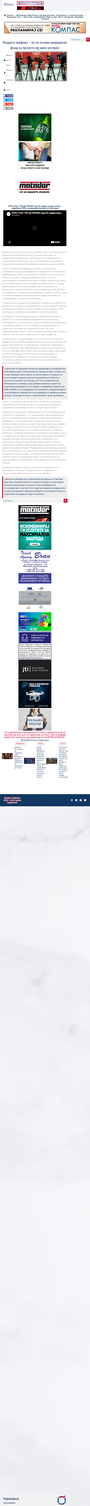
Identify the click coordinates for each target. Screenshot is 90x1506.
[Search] (66, 501)
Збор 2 (60, 17)
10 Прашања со (62, 15)
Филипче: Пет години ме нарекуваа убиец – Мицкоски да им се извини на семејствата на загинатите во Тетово (18, 757)
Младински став (13, 17)
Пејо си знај (52, 17)
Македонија (20, 743)
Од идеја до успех (47, 15)
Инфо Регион (33, 15)
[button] (8, 95)
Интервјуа (79, 17)
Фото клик (28, 17)
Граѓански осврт (76, 15)
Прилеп (40, 743)
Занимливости (40, 17)
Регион (10, 15)
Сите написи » (9, 1503)
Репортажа (69, 17)
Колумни (45, 19)
